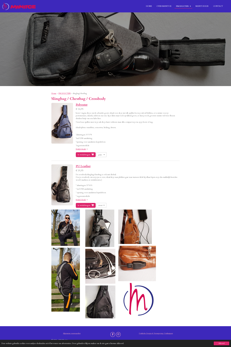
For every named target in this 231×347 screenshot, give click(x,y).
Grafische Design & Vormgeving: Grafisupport (156, 333)
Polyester (81, 105)
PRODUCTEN (64, 93)
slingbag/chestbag (80, 93)
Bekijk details (81, 149)
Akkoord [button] (221, 343)
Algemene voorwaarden (71, 333)
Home (53, 93)
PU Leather (83, 166)
